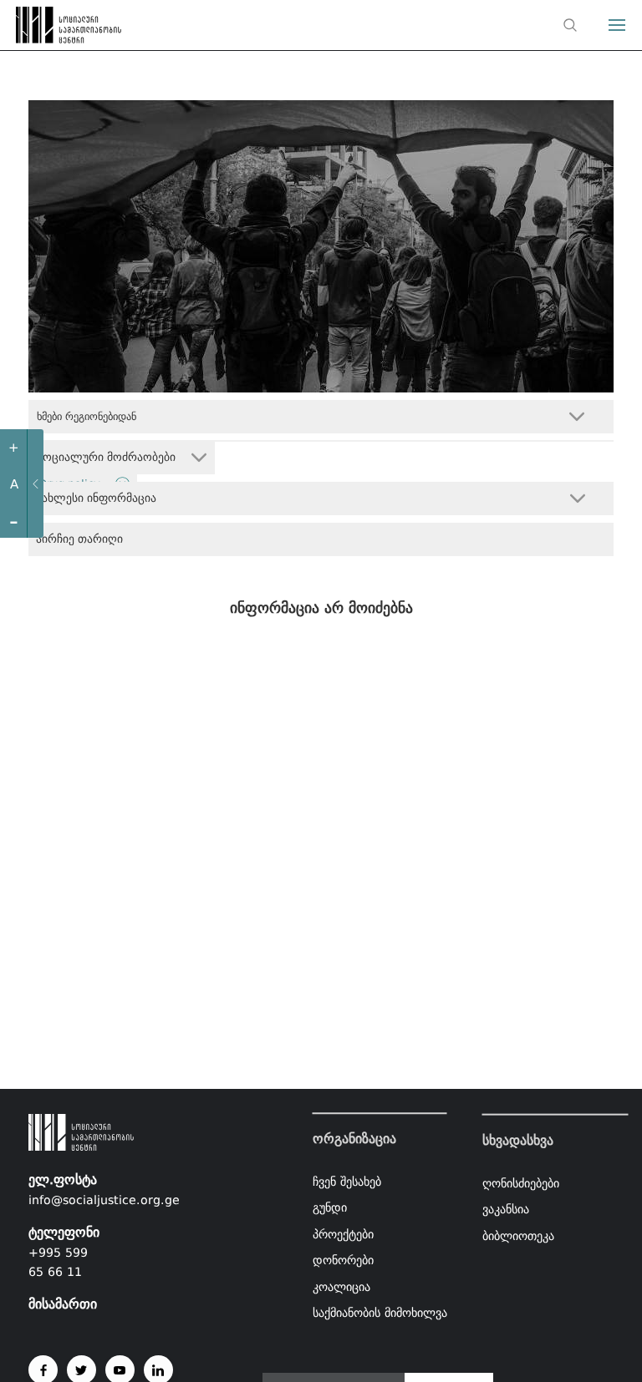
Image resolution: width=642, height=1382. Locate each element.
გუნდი (330, 1207)
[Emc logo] (43, 29)
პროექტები (343, 1234)
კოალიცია (341, 1286)
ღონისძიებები (520, 1182)
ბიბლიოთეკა (518, 1235)
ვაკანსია (505, 1209)
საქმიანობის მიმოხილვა (380, 1313)
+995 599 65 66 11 (58, 1262)
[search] (570, 25)
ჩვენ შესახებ (347, 1181)
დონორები (343, 1261)
